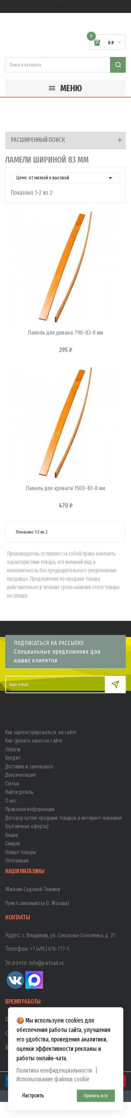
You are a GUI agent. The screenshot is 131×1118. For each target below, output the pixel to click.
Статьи (12, 783)
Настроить (33, 1095)
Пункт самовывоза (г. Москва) (37, 903)
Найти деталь (19, 792)
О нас (11, 800)
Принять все (96, 1096)
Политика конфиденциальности (54, 1070)
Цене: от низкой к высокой (65, 178)
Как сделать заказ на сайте (33, 740)
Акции (11, 835)
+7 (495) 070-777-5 (50, 949)
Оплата (12, 749)
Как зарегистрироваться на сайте (41, 732)
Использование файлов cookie (52, 1079)
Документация (20, 775)
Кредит (12, 757)
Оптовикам (17, 860)
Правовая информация (29, 809)
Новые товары (20, 852)
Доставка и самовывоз (29, 766)
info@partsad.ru (46, 963)
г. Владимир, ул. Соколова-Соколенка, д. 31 (69, 935)
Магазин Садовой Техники (32, 889)
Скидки (12, 843)
